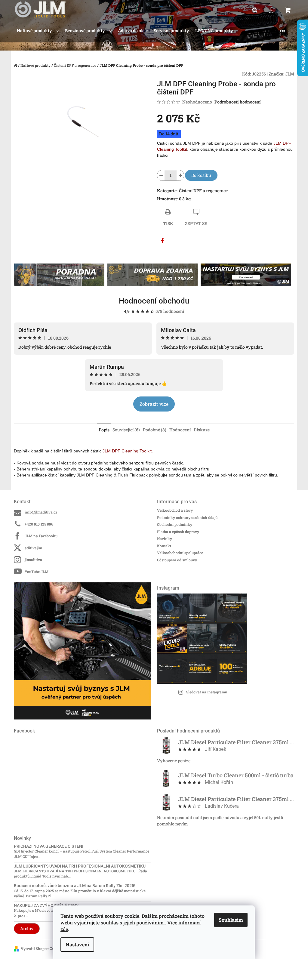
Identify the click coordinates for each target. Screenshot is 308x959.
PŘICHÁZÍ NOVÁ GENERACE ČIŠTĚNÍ (48, 846)
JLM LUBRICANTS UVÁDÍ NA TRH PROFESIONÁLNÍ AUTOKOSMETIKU (80, 866)
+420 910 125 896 (39, 524)
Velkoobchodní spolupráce (180, 552)
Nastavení (77, 944)
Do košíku (201, 175)
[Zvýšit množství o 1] (180, 175)
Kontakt (164, 545)
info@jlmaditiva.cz (41, 512)
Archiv (26, 928)
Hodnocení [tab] (180, 430)
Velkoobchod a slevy (175, 510)
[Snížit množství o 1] (161, 175)
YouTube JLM (36, 571)
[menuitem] (38, 31)
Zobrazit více (154, 404)
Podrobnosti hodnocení (237, 102)
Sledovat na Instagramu (206, 691)
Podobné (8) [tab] (154, 430)
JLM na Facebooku (41, 535)
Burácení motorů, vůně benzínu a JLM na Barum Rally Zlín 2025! (74, 885)
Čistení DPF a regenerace (203, 190)
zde (64, 929)
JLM (289, 74)
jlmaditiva (33, 559)
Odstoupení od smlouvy (177, 559)
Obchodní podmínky (174, 524)
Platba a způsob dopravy (178, 531)
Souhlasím (231, 920)
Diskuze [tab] (202, 430)
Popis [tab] (104, 430)
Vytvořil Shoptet (35, 948)
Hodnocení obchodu (154, 300)
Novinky (164, 538)
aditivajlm (33, 547)
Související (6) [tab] (126, 430)
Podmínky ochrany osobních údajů (187, 517)
